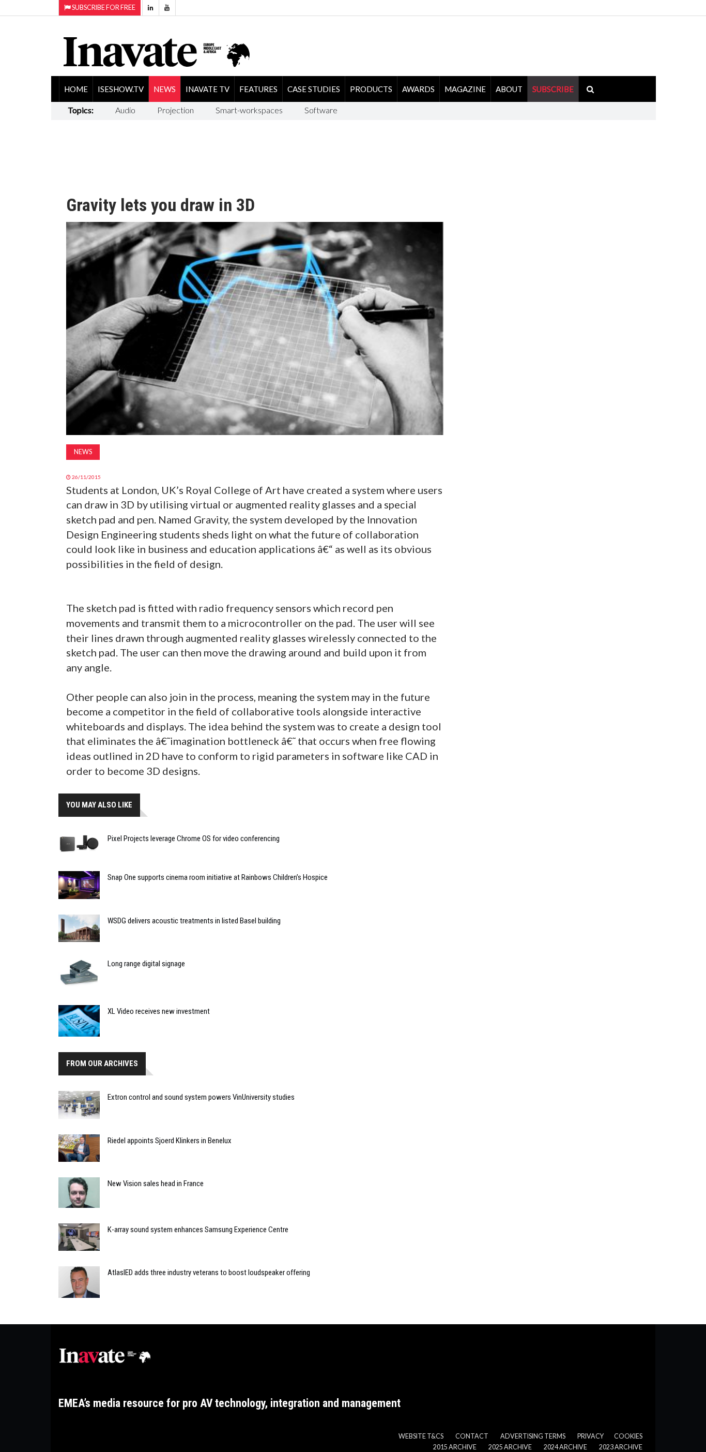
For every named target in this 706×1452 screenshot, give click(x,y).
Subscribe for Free (103, 7)
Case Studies (313, 89)
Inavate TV (207, 89)
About (509, 89)
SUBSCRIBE (553, 89)
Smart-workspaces (249, 110)
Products (371, 89)
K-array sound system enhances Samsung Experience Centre (198, 1229)
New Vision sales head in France (156, 1183)
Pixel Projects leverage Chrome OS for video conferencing (194, 838)
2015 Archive (455, 1447)
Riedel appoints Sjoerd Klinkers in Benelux (170, 1140)
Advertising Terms (532, 1436)
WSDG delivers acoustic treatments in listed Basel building (194, 920)
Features (258, 89)
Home (76, 89)
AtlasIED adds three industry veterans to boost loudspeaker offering (209, 1272)
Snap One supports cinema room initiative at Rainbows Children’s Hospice (218, 877)
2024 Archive (565, 1447)
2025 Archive (510, 1447)
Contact (471, 1436)
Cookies (628, 1436)
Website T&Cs (420, 1436)
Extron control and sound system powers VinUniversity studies (201, 1097)
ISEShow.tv (121, 89)
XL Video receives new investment (159, 1011)
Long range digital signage (146, 963)
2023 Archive (620, 1447)
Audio (125, 110)
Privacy (590, 1436)
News (165, 89)
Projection (175, 110)
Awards (418, 89)
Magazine (465, 89)
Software (320, 110)
